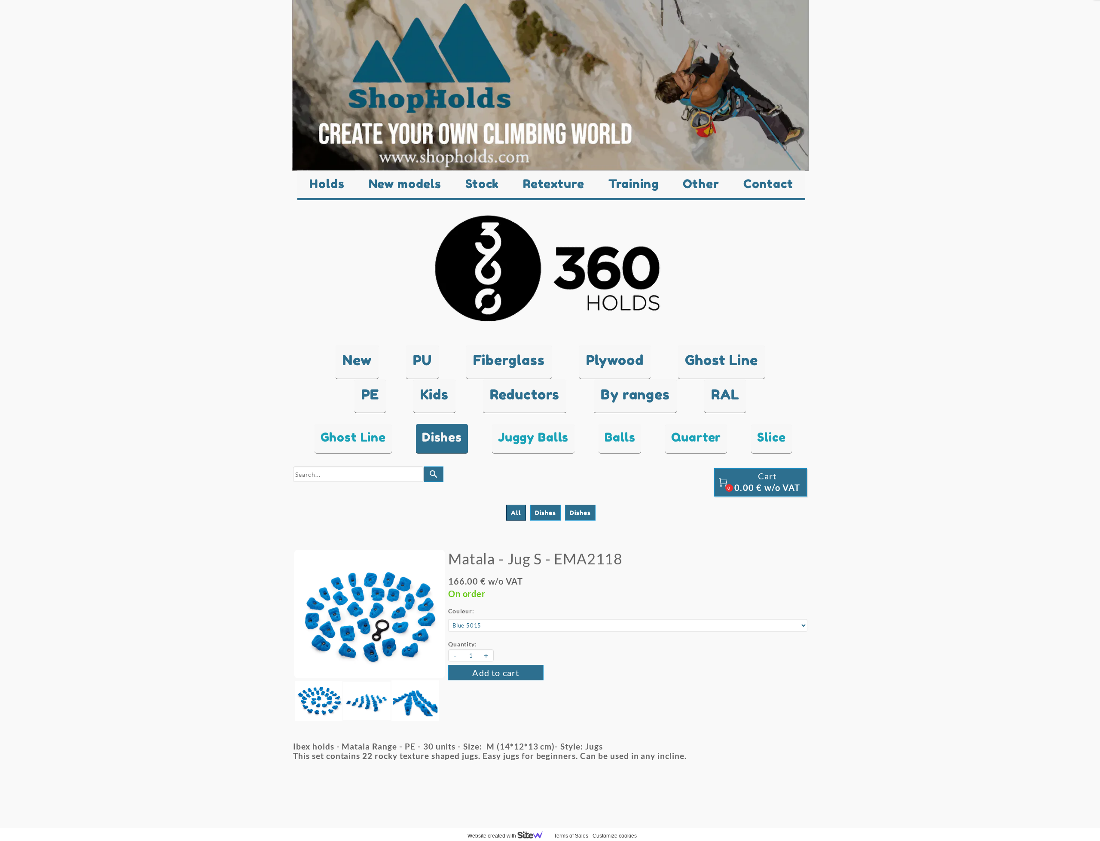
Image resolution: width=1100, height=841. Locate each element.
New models (405, 184)
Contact (768, 184)
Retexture (553, 184)
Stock (482, 184)
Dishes (442, 437)
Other (701, 184)
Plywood (615, 360)
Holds (326, 184)
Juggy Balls (533, 437)
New (357, 360)
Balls (620, 437)
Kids (434, 394)
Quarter (696, 437)
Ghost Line (721, 360)
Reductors (525, 394)
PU (422, 360)
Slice (771, 437)
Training (633, 184)
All (516, 512)
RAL (725, 394)
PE (370, 394)
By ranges (635, 394)
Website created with (492, 836)
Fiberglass (508, 360)
